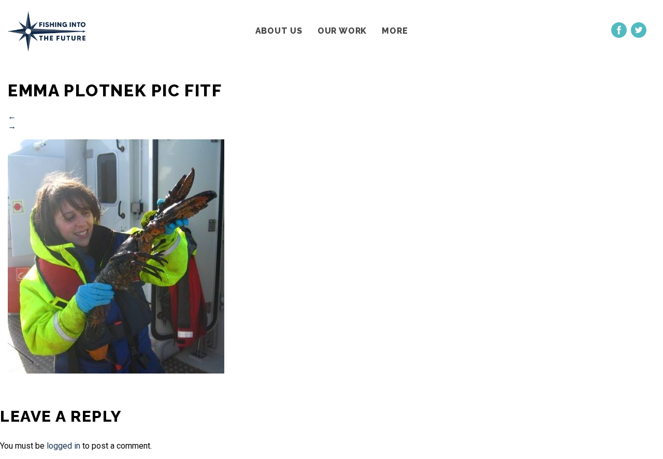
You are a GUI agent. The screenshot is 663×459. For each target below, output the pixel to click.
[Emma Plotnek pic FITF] (116, 371)
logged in (63, 446)
